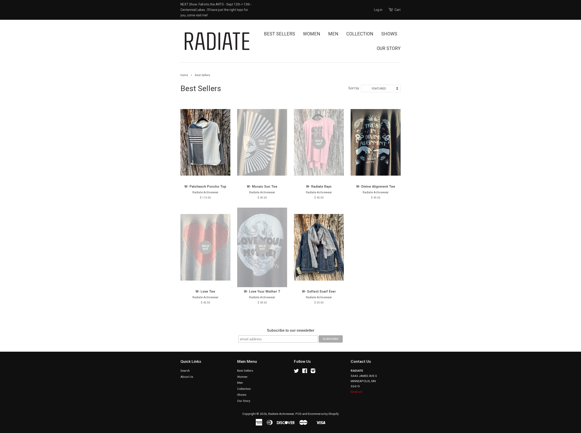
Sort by (353, 88)
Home (184, 75)
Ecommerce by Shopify (323, 414)
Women (311, 34)
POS (298, 414)
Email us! (356, 391)
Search (185, 370)
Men (333, 34)
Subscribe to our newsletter (290, 330)
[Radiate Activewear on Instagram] (312, 371)
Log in (378, 10)
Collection (359, 34)
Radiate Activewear (281, 414)
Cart (397, 10)
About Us (186, 376)
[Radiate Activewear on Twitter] (296, 371)
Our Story (389, 48)
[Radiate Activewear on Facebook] (304, 371)
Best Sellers (279, 34)
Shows (389, 34)
